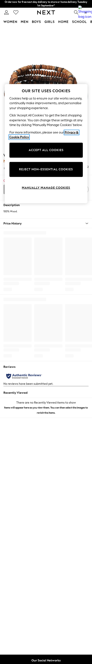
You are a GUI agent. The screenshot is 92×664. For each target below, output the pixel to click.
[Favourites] (16, 12)
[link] (6, 12)
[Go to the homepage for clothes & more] (46, 12)
